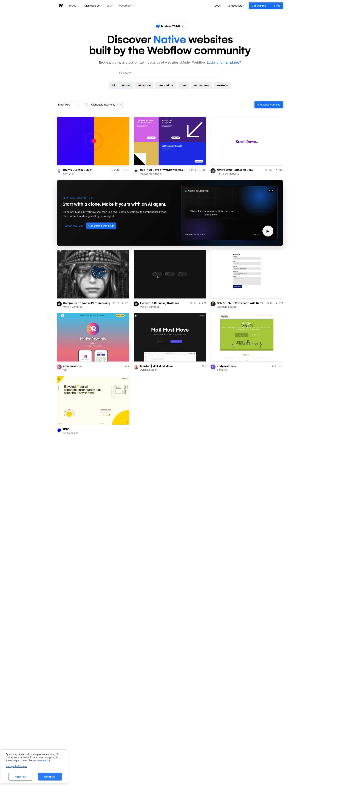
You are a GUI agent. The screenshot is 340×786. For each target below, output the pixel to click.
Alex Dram (69, 173)
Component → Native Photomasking (86, 303)
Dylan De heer (148, 369)
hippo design (70, 433)
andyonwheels (226, 366)
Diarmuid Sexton (227, 306)
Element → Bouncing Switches (159, 303)
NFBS (66, 429)
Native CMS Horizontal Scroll (235, 170)
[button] (74, 5)
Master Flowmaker (151, 173)
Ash (65, 369)
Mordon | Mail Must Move (156, 366)
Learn (110, 5)
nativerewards (72, 366)
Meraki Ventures (72, 306)
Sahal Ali (222, 369)
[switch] (85, 104)
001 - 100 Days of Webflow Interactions (163, 170)
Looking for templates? (224, 62)
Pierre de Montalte (228, 173)
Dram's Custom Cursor (77, 170)
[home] (60, 6)
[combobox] (68, 104)
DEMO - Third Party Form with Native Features (241, 303)
